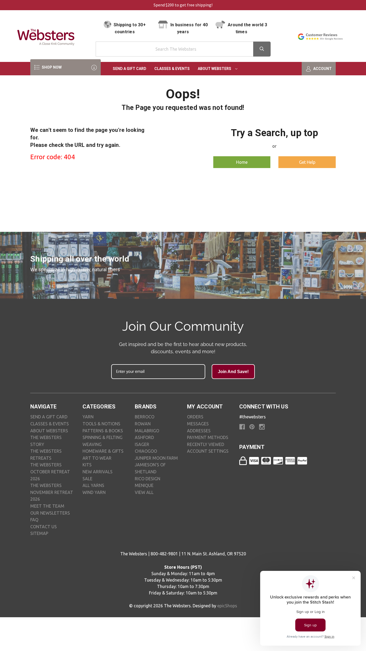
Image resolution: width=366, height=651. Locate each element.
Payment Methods (207, 437)
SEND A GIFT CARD (49, 416)
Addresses (199, 430)
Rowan (143, 423)
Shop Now (51, 67)
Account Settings (208, 451)
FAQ (34, 519)
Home (242, 162)
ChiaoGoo (146, 451)
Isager (142, 444)
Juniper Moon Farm (156, 458)
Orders (195, 416)
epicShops (227, 605)
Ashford (144, 437)
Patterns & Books (103, 430)
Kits (87, 464)
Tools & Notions (101, 423)
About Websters (215, 68)
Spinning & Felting (102, 437)
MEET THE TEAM (47, 506)
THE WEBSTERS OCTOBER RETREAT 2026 (50, 471)
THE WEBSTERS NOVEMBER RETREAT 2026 (51, 492)
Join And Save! (233, 371)
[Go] (262, 49)
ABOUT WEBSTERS (49, 430)
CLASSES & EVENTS (49, 423)
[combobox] (183, 49)
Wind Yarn (94, 492)
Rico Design (147, 478)
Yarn (88, 416)
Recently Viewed (205, 444)
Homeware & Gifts (103, 451)
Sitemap (39, 533)
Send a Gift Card (129, 68)
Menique (144, 485)
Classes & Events (172, 68)
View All (144, 492)
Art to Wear (97, 458)
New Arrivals (98, 471)
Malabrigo (147, 430)
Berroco (144, 416)
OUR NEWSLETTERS (50, 513)
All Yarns (93, 485)
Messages (198, 423)
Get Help (307, 162)
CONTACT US (43, 526)
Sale (87, 478)
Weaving (92, 444)
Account (322, 68)
